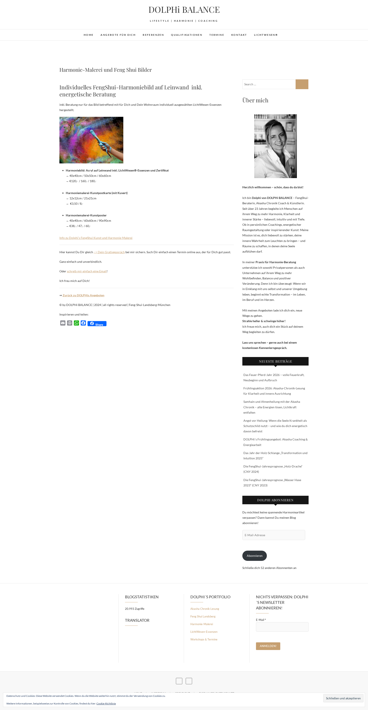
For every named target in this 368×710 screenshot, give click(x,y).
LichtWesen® (266, 34)
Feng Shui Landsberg (203, 616)
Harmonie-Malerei (201, 624)
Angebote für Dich (118, 34)
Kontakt (239, 34)
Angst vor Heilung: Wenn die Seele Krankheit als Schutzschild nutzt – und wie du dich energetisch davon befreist (275, 426)
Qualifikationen (186, 34)
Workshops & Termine (203, 639)
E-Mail (261, 619)
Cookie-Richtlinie (106, 703)
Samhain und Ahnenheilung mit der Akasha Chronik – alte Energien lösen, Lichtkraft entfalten (271, 407)
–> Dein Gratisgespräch (109, 252)
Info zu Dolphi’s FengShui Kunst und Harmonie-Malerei (95, 238)
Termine (216, 34)
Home (89, 34)
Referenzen (153, 34)
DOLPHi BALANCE (184, 9)
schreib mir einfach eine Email (87, 271)
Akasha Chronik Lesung (204, 608)
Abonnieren (255, 555)
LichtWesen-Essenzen (203, 631)
